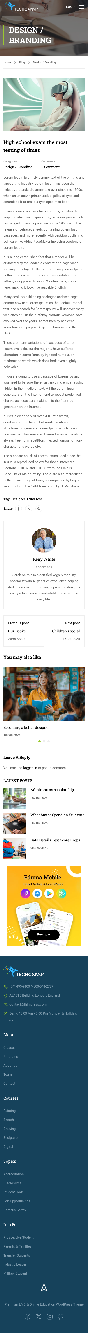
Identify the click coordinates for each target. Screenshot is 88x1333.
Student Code (13, 1192)
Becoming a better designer (26, 727)
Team (7, 1075)
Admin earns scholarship (52, 789)
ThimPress (34, 499)
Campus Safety (14, 1210)
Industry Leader (14, 1264)
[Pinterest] (38, 508)
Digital (8, 1147)
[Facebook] (18, 508)
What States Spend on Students (57, 814)
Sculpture (10, 1138)
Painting (9, 1111)
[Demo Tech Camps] (23, 971)
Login (71, 7)
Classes (9, 1048)
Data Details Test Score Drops (55, 840)
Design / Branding (44, 62)
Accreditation (13, 1174)
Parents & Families (17, 1246)
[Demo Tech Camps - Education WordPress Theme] (20, 7)
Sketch (8, 1120)
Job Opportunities (16, 1201)
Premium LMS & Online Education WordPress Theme (44, 1304)
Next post (72, 623)
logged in (30, 768)
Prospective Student (18, 1237)
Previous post (18, 623)
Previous (6, 104)
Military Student (15, 1273)
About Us (10, 1066)
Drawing (9, 1129)
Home (7, 62)
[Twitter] (28, 508)
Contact (9, 1084)
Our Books (17, 631)
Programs (10, 1057)
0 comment (50, 166)
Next (81, 104)
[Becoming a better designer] (44, 694)
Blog (22, 62)
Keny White (44, 559)
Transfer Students (16, 1255)
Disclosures (12, 1183)
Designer (18, 499)
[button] (39, 741)
